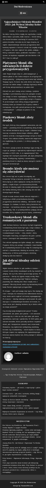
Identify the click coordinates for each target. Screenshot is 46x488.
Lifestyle (34, 31)
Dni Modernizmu (23, 6)
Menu (6, 2)
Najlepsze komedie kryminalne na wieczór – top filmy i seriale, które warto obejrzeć (22, 413)
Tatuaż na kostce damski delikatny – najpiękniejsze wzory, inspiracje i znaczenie (21, 401)
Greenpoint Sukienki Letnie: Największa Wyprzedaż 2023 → (23, 370)
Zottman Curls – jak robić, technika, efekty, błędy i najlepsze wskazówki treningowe (21, 395)
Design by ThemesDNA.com (23, 486)
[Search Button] (43, 2)
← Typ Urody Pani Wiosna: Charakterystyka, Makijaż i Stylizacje (23, 376)
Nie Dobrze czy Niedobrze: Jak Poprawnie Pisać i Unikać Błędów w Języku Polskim (20, 426)
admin (13, 31)
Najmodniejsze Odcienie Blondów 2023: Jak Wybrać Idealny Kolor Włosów (23, 24)
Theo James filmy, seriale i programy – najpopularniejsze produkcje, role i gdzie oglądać (20, 407)
